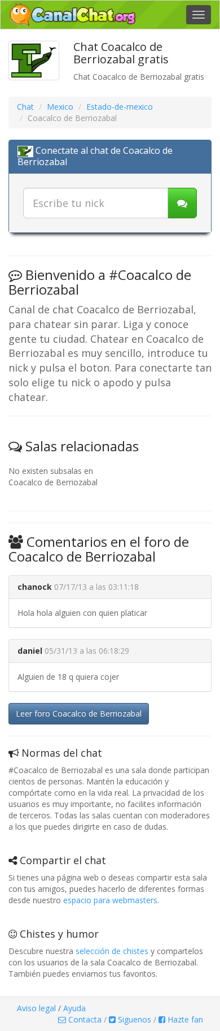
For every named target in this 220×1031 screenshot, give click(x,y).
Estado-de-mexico (119, 106)
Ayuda (74, 1008)
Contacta (84, 1019)
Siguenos (133, 1019)
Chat (25, 106)
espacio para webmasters (110, 900)
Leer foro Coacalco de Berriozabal (79, 713)
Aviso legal (36, 1008)
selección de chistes (112, 951)
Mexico (60, 106)
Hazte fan (184, 1019)
